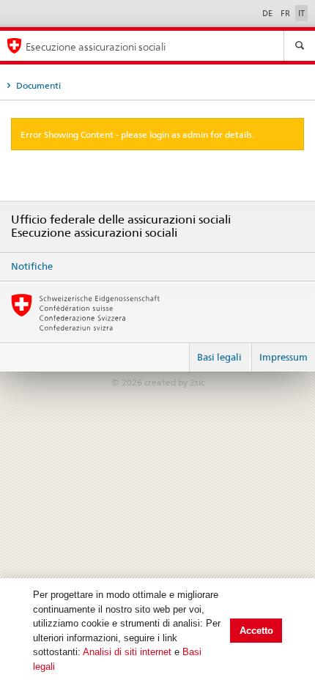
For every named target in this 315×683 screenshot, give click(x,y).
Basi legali (219, 357)
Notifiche (32, 266)
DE (268, 13)
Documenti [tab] (37, 85)
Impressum (283, 357)
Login (172, 351)
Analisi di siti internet (127, 651)
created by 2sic (174, 382)
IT (301, 13)
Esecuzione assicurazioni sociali (96, 46)
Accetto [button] (256, 630)
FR (286, 13)
